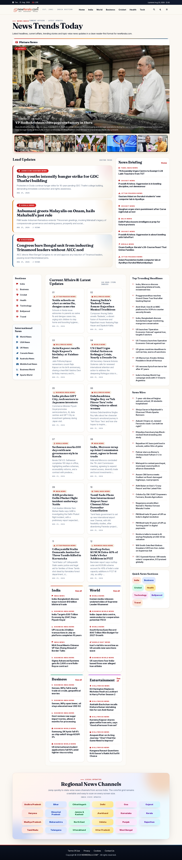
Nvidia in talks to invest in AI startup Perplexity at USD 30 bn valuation (150, 537)
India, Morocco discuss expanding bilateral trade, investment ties (148, 287)
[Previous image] (17, 89)
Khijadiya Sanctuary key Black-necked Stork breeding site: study (150, 435)
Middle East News (28, 364)
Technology (25, 305)
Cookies (97, 851)
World (99, 9)
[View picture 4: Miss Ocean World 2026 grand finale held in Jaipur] (122, 143)
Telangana (55, 830)
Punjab (126, 822)
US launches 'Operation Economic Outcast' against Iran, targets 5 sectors (151, 332)
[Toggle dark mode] (160, 9)
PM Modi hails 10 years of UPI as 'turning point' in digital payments (151, 525)
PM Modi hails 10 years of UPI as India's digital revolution (151, 515)
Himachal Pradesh (56, 813)
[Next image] (165, 89)
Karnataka (126, 813)
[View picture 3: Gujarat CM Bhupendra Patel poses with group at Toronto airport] (91, 143)
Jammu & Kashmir (79, 813)
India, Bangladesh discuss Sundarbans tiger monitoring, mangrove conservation (150, 321)
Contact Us (109, 851)
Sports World (26, 375)
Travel (23, 316)
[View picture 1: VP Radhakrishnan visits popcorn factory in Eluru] (29, 143)
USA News (25, 342)
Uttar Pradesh (102, 830)
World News (25, 336)
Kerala (149, 813)
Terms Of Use (74, 851)
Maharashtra (56, 822)
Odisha (102, 822)
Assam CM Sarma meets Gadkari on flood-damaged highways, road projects (149, 477)
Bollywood (25, 311)
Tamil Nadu (32, 830)
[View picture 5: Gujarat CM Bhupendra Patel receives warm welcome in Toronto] (153, 143)
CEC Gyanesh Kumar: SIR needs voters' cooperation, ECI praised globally (151, 559)
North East (79, 822)
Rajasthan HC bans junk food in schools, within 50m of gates (150, 444)
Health (133, 9)
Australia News (27, 358)
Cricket (122, 9)
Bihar (56, 804)
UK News (24, 347)
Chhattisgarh (79, 804)
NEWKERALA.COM (90, 855)
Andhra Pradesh (32, 804)
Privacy (87, 851)
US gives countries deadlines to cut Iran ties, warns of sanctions (151, 350)
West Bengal (126, 830)
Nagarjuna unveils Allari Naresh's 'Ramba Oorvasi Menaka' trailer (148, 506)
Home (82, 9)
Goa (126, 804)
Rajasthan (149, 822)
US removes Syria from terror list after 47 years (151, 367)
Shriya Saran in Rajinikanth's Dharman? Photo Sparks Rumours (149, 412)
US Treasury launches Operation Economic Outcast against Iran (151, 342)
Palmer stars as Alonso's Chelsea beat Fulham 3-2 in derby (149, 455)
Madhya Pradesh (32, 822)
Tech (142, 9)
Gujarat (149, 804)
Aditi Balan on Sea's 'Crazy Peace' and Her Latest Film (148, 487)
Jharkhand (102, 813)
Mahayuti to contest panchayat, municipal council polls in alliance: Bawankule (151, 466)
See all (78, 591)
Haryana (32, 813)
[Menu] (167, 9)
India (90, 9)
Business (110, 9)
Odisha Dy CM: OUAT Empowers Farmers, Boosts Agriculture (151, 495)
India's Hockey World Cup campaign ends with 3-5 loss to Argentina (150, 378)
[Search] (154, 9)
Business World (27, 369)
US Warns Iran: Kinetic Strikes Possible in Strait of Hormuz (150, 359)
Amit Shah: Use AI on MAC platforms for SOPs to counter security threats (150, 309)
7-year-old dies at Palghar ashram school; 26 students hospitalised (149, 401)
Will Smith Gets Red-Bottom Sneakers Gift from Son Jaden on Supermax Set (150, 548)
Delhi (102, 804)
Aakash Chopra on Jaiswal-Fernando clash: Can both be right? (149, 423)
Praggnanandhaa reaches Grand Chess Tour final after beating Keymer (149, 298)
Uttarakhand (79, 830)
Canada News (26, 353)
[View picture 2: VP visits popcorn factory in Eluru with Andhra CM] (60, 143)
